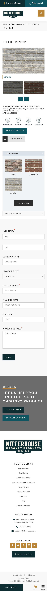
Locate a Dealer (13, 3)
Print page (16, 138)
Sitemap (31, 575)
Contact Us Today (16, 418)
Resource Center (23, 478)
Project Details (12, 329)
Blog (23, 501)
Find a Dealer (13, 410)
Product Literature (13, 213)
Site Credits (17, 575)
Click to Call (37, 3)
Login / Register (24, 554)
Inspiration (23, 496)
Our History (23, 473)
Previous (20, 99)
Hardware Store (23, 492)
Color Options (11, 153)
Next (26, 99)
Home (5, 24)
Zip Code (8, 314)
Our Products (16, 24)
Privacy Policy (23, 578)
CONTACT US (11, 587)
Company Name (11, 257)
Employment (23, 487)
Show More (23, 203)
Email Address (11, 286)
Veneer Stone (31, 24)
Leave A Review (23, 505)
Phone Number (11, 300)
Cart (35, 589)
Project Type (11, 271)
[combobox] (23, 276)
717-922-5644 (25, 527)
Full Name (9, 231)
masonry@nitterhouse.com (25, 531)
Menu (43, 589)
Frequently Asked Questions (23, 482)
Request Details (15, 130)
